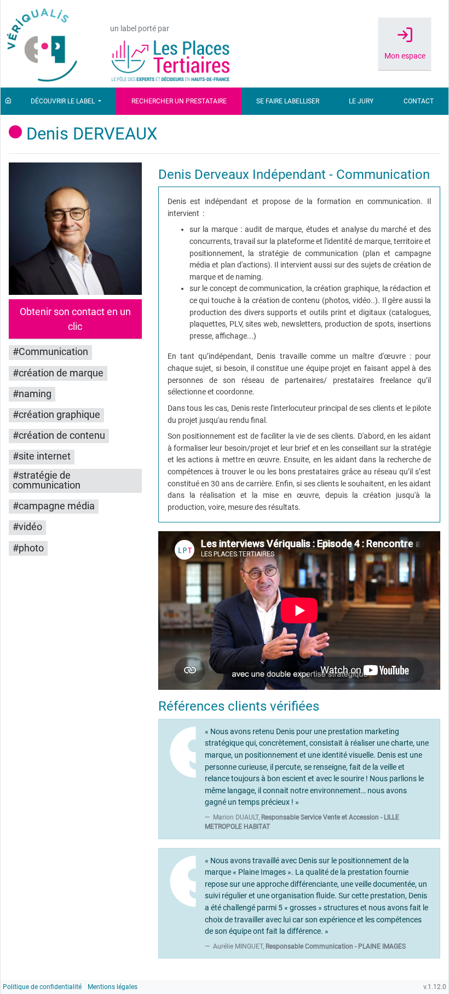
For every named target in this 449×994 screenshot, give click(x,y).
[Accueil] (8, 101)
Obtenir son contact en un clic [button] (75, 319)
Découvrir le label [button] (63, 101)
